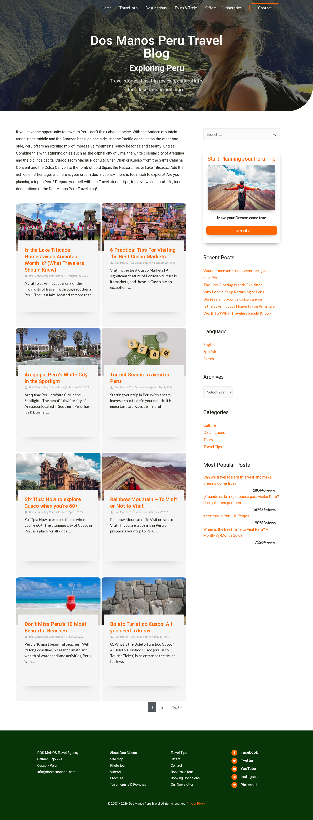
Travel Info (128, 7)
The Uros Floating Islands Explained (233, 284)
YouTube (248, 768)
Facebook (249, 752)
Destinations (156, 7)
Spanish (209, 351)
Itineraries (233, 7)
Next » (176, 707)
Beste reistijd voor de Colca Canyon (232, 299)
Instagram (249, 776)
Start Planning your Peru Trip (242, 159)
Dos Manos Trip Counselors (46, 276)
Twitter (247, 760)
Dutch (208, 358)
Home (106, 7)
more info (242, 230)
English (209, 344)
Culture (209, 425)
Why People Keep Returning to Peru (233, 291)
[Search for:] (241, 134)
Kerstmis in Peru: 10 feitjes (226, 516)
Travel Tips (212, 446)
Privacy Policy (196, 803)
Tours (208, 439)
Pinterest (249, 784)
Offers (211, 7)
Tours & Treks (186, 7)
